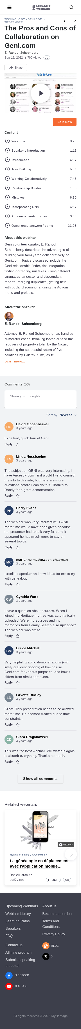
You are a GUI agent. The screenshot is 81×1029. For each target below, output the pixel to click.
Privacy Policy (53, 934)
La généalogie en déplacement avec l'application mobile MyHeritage (39, 866)
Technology (14, 19)
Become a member (57, 914)
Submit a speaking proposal (20, 962)
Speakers (13, 928)
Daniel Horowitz (21, 875)
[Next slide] (71, 854)
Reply (8, 444)
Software (39, 855)
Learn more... (14, 361)
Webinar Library (18, 914)
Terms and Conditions (51, 924)
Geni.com (35, 19)
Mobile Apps (19, 855)
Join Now (65, 122)
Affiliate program (18, 952)
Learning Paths (17, 921)
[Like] (18, 444)
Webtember (13, 22)
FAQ (9, 936)
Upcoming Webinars (21, 906)
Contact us (13, 945)
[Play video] (40, 93)
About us (49, 906)
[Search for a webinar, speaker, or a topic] (72, 8)
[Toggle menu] (9, 7)
